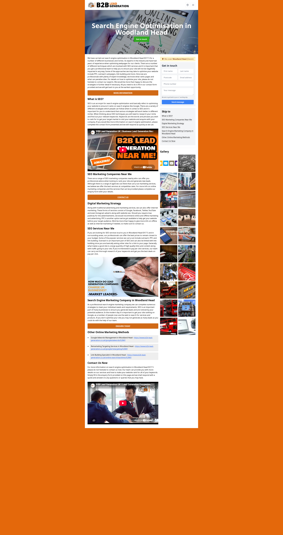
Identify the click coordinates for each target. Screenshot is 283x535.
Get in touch (141, 39)
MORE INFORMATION (123, 93)
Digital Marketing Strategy (173, 123)
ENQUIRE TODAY (123, 326)
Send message (178, 102)
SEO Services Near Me (171, 127)
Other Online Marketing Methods (176, 137)
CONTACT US (123, 197)
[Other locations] (187, 5)
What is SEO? (167, 116)
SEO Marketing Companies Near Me (177, 119)
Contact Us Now (168, 141)
